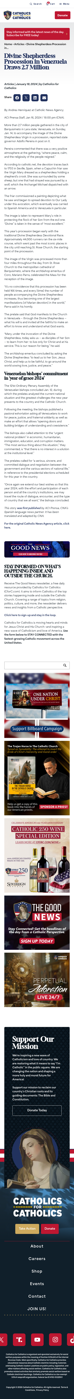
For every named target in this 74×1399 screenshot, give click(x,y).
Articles (19, 44)
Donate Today (37, 1110)
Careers (37, 1259)
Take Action (27, 1228)
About (37, 1246)
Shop (37, 1271)
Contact (37, 1297)
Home (8, 44)
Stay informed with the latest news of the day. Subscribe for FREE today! (35, 34)
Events (37, 1284)
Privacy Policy (42, 1390)
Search (66, 667)
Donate (62, 15)
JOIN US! (37, 1309)
